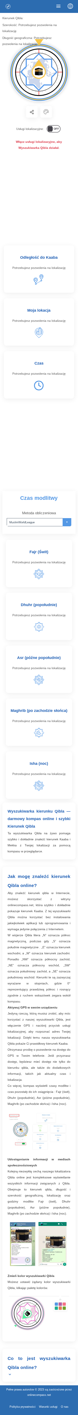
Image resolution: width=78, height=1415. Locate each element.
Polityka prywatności (23, 1406)
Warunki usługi (48, 1406)
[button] (32, 112)
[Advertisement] (39, 199)
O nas (64, 1406)
